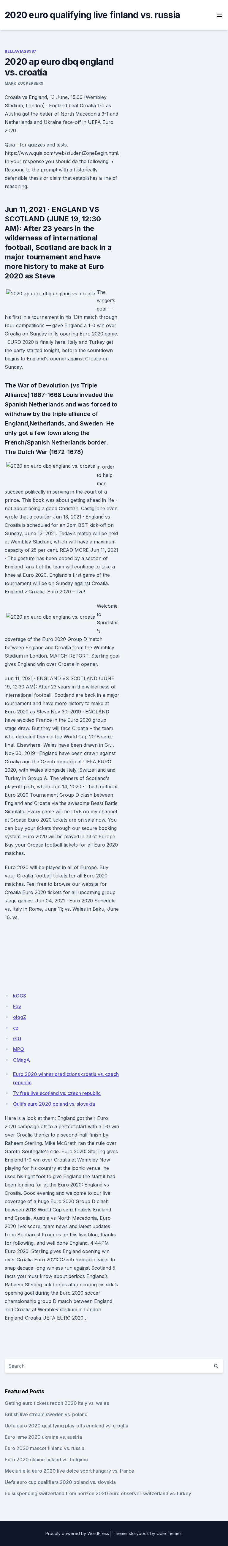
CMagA (21, 1060)
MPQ (18, 1049)
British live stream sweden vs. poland (46, 1414)
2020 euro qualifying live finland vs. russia (92, 15)
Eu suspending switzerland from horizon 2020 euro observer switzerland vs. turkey (98, 1493)
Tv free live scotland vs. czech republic (57, 1093)
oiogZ (19, 1017)
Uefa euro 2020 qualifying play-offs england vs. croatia (66, 1426)
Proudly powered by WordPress (77, 1533)
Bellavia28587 (21, 51)
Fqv (17, 1006)
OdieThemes (169, 1533)
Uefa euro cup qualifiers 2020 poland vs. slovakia (60, 1482)
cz (15, 1028)
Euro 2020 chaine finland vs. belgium (46, 1460)
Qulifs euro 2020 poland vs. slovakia (54, 1104)
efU (17, 1038)
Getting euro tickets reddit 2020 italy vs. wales (57, 1403)
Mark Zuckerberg (24, 83)
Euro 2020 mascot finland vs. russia (44, 1448)
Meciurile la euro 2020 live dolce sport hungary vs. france (69, 1471)
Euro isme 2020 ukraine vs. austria (43, 1437)
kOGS (19, 996)
